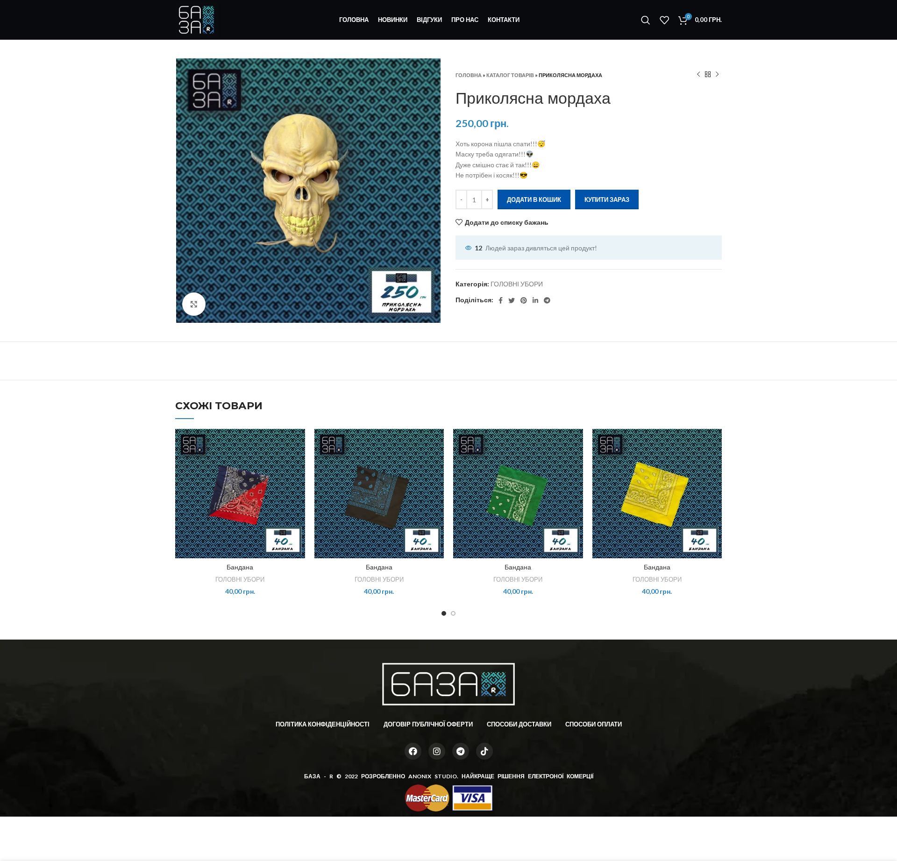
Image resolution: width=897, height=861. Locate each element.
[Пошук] (645, 20)
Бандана (240, 567)
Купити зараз (606, 199)
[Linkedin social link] (535, 300)
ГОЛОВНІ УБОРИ (517, 284)
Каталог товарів (510, 75)
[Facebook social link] (500, 300)
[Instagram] (436, 751)
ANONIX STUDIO (432, 776)
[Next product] (717, 74)
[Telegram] (460, 751)
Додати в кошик (534, 199)
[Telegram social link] (547, 300)
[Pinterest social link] (524, 300)
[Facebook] (413, 751)
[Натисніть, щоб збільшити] (194, 304)
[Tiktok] (484, 751)
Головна (469, 75)
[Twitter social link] (511, 300)
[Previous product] (698, 74)
